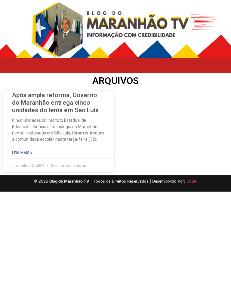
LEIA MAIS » (22, 153)
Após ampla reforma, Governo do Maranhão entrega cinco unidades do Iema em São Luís (55, 102)
